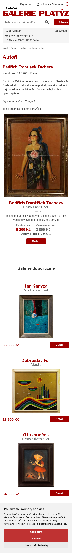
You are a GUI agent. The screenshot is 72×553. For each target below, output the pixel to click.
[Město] (36, 391)
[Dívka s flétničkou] (36, 465)
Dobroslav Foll (36, 362)
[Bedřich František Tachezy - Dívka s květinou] (36, 156)
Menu (61, 22)
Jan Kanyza (36, 287)
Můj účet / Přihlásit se (49, 4)
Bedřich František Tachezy (33, 48)
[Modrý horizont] (36, 316)
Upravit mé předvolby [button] (36, 545)
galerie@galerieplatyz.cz (21, 35)
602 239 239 (61, 31)
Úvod (5, 48)
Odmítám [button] (36, 538)
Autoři (13, 48)
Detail (36, 241)
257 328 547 (15, 31)
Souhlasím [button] (36, 531)
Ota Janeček (36, 436)
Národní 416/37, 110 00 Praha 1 (25, 40)
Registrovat (26, 4)
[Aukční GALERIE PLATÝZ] (36, 15)
